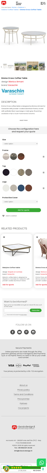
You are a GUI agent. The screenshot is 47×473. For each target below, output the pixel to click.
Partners (23, 403)
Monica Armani (16, 81)
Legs (4, 182)
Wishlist (4, 237)
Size (4, 140)
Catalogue (43, 3)
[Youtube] (19, 333)
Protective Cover (10, 198)
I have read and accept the (16, 314)
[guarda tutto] (43, 157)
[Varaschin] (12, 92)
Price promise (23, 399)
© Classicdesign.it (23, 427)
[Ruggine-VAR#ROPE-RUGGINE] (21, 156)
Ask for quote (23, 210)
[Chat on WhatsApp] (41, 463)
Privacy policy (23, 389)
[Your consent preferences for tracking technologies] (43, 469)
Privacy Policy (23, 314)
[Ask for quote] (16, 249)
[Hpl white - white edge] (13, 172)
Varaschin (13, 85)
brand (8, 274)
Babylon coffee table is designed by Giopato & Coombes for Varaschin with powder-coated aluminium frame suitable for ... (16, 278)
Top (4, 166)
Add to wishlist (11, 216)
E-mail (17, 310)
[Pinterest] (26, 333)
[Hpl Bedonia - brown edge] (21, 172)
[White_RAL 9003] (6, 188)
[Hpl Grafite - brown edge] (28, 172)
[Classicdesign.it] (4, 3)
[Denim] (21, 188)
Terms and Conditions (23, 394)
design (12, 272)
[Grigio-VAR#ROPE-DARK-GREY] (13, 156)
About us (23, 385)
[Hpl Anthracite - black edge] (6, 172)
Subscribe (35, 310)
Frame (5, 150)
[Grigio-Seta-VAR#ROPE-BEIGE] (6, 156)
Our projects (23, 408)
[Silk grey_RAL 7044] (13, 188)
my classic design (19, 3)
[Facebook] (12, 333)
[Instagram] (33, 333)
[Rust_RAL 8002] (28, 188)
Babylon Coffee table (11, 267)
